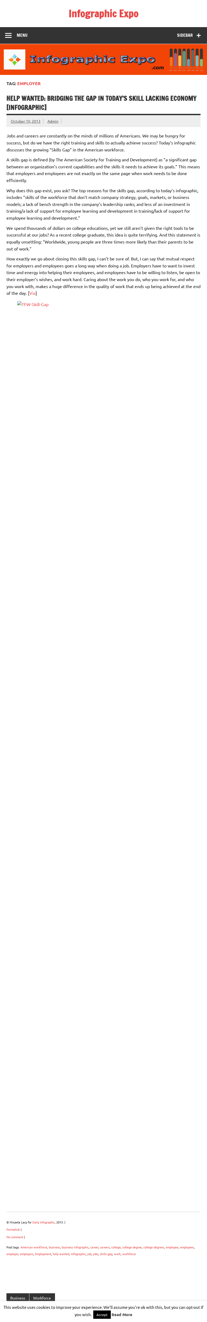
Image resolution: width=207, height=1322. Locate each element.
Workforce (42, 1297)
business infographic (75, 1247)
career (94, 1247)
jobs (95, 1254)
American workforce (33, 1247)
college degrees (153, 1247)
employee (172, 1247)
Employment (43, 1254)
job (89, 1254)
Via (32, 293)
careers (105, 1247)
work (117, 1254)
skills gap (106, 1254)
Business (17, 1297)
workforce (129, 1254)
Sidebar (185, 35)
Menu (22, 35)
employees (187, 1247)
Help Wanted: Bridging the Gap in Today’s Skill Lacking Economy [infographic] (101, 103)
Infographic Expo (104, 13)
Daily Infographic (43, 1222)
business (54, 1247)
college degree (132, 1247)
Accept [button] (102, 1314)
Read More (122, 1315)
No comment (14, 1237)
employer (12, 1254)
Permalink (13, 1229)
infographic (78, 1254)
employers (26, 1254)
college (116, 1247)
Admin (52, 121)
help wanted (61, 1254)
